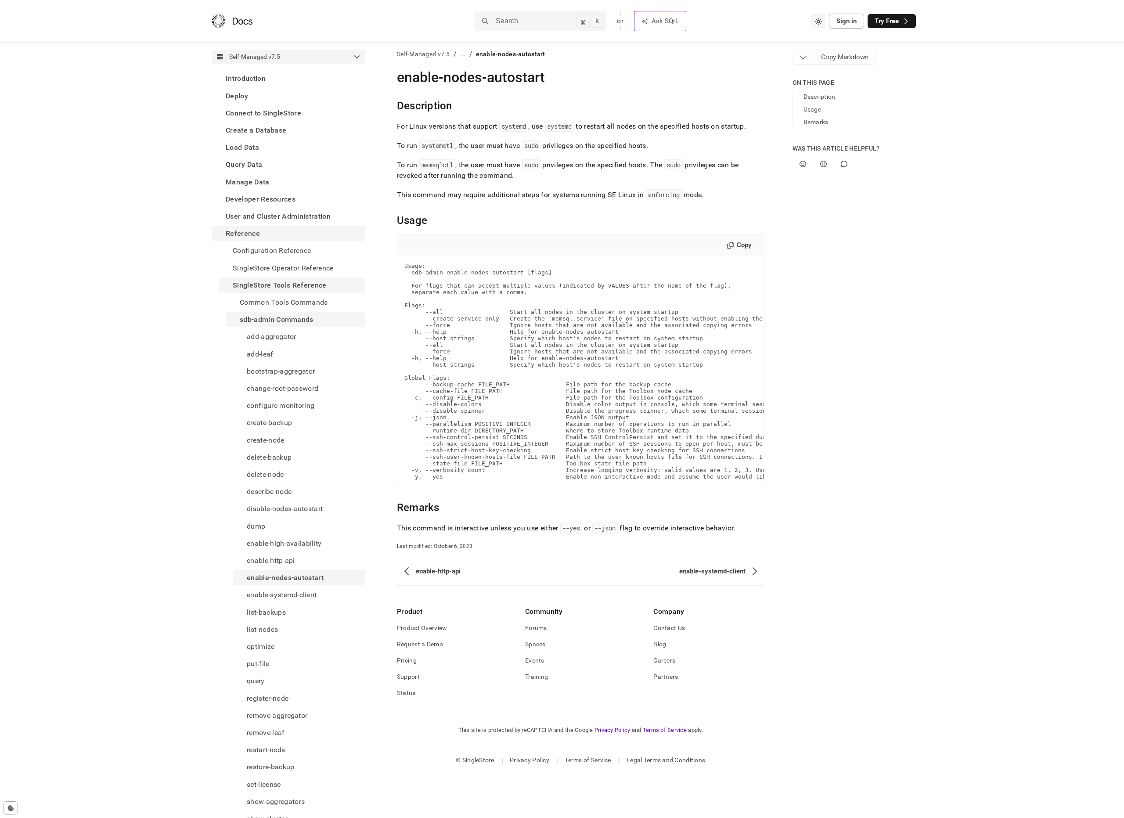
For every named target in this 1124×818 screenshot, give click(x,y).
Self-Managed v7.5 (423, 54)
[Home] (232, 21)
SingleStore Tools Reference (280, 285)
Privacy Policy (612, 730)
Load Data (242, 147)
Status (406, 692)
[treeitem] (288, 78)
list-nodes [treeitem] (262, 629)
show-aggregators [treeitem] (276, 801)
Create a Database (256, 130)
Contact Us (669, 627)
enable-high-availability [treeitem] (284, 543)
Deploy (237, 95)
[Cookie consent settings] (11, 807)
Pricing (407, 660)
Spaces (535, 644)
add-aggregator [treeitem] (271, 336)
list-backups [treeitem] (266, 612)
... (463, 54)
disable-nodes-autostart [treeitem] (285, 508)
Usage (812, 109)
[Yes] (803, 164)
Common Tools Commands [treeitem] (284, 302)
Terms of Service (665, 730)
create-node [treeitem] (266, 440)
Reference (243, 233)
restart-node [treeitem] (266, 750)
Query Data (244, 164)
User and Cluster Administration (278, 216)
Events (534, 660)
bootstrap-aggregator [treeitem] (281, 371)
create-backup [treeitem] (269, 422)
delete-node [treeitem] (265, 474)
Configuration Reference (272, 250)
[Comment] (844, 164)
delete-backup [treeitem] (269, 457)
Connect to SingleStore (263, 112)
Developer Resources (260, 199)
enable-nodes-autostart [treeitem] (285, 577)
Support (408, 676)
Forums (536, 627)
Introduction (246, 78)
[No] (823, 164)
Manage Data (248, 181)
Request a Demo (420, 644)
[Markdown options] (803, 57)
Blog (659, 644)
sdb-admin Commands (276, 319)
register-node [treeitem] (267, 698)
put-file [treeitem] (258, 663)
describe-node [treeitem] (269, 491)
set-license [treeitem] (264, 784)
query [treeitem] (256, 681)
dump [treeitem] (256, 526)
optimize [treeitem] (261, 646)
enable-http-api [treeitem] (271, 560)
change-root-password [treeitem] (282, 388)
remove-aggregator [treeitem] (277, 715)
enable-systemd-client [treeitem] (282, 595)
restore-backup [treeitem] (270, 767)
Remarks (816, 122)
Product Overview (422, 627)
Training (536, 676)
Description (819, 96)
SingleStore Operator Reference (283, 267)
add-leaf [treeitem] (260, 354)
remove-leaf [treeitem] (266, 732)
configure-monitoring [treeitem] (280, 405)
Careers (664, 660)
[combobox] (818, 21)
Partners (665, 676)
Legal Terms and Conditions (666, 760)
